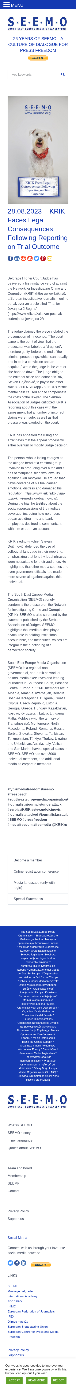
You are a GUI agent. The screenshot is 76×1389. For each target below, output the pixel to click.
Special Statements (28, 899)
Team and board (20, 1168)
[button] (7, 4)
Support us (16, 1219)
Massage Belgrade (20, 1291)
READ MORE (36, 1380)
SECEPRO (15, 1301)
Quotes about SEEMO (24, 1148)
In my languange (20, 1140)
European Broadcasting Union (28, 1326)
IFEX (11, 1316)
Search (63, 74)
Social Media (17, 1238)
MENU (17, 5)
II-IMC (12, 1306)
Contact (13, 1191)
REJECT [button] (58, 1380)
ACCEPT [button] (14, 1380)
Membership (17, 1176)
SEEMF (13, 1183)
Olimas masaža (18, 1321)
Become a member (28, 860)
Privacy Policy (18, 1211)
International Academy (22, 1296)
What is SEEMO (20, 1125)
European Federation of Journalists (31, 1311)
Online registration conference (36, 871)
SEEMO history (19, 1133)
